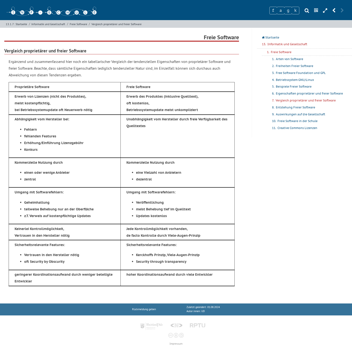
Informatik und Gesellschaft (48, 24)
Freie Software (78, 24)
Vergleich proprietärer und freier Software (116, 24)
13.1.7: (10, 24)
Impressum (176, 343)
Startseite (21, 24)
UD (203, 311)
